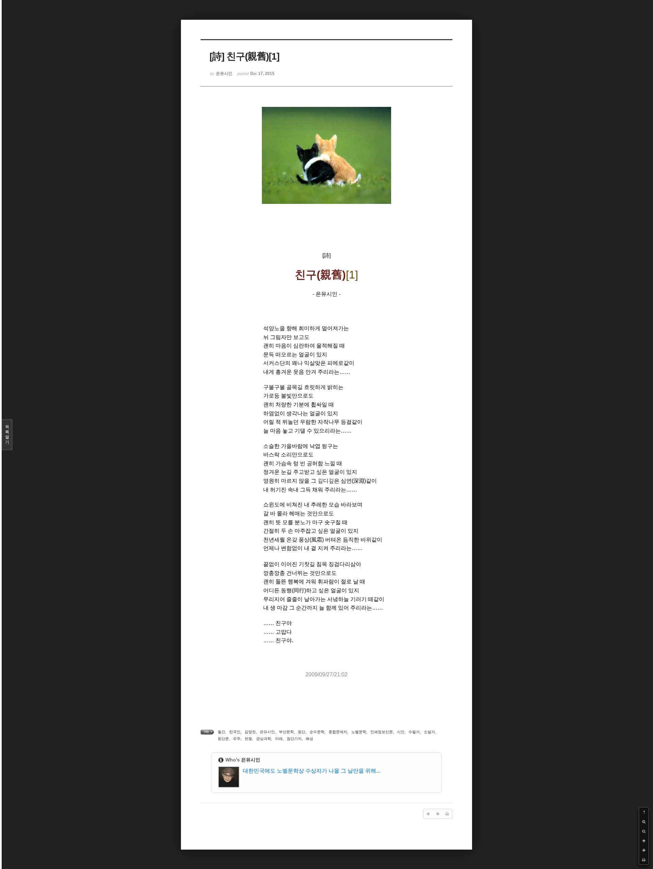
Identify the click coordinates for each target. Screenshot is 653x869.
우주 (236, 739)
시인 (400, 732)
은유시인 (267, 732)
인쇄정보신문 (381, 732)
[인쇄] (644, 860)
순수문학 (316, 732)
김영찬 (250, 732)
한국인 (234, 732)
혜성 (309, 739)
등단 (301, 732)
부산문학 (286, 732)
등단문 (223, 739)
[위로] (644, 841)
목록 (7, 434)
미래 (279, 739)
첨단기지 (294, 739)
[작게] (644, 831)
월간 (221, 732)
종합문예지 (338, 732)
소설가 (429, 732)
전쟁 (248, 739)
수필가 (414, 732)
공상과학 (263, 739)
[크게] (644, 821)
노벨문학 (358, 732)
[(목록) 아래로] (644, 850)
